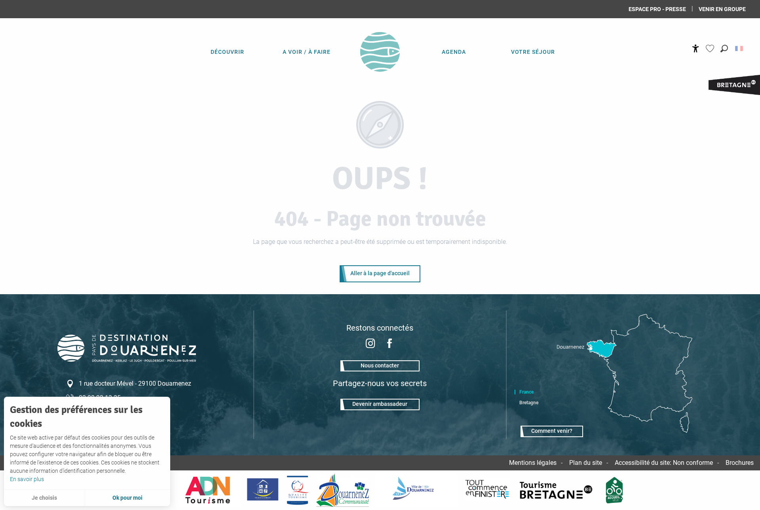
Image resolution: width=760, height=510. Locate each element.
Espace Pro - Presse (657, 9)
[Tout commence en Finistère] (487, 490)
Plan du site (585, 462)
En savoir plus (27, 479)
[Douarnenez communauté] (342, 490)
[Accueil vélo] (614, 490)
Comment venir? (551, 431)
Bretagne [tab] (528, 402)
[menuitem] (227, 51)
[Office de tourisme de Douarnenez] (126, 359)
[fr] (739, 48)
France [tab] (526, 392)
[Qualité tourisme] (297, 490)
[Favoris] (711, 48)
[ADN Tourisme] (207, 490)
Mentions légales (533, 462)
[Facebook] (389, 344)
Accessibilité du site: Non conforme (664, 462)
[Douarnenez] (416, 490)
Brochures (740, 462)
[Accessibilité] (696, 48)
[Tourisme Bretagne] (557, 490)
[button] (724, 48)
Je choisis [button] (44, 498)
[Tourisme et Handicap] (262, 490)
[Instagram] (370, 344)
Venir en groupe (722, 9)
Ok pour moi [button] (127, 498)
